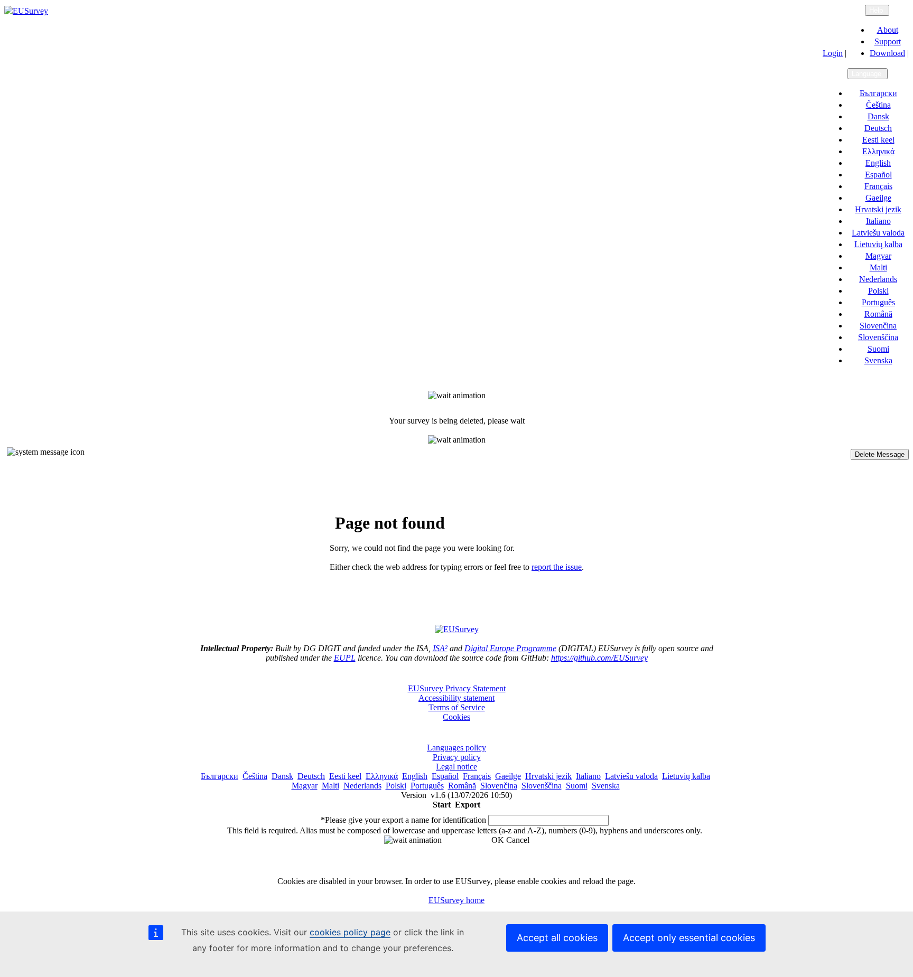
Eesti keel (878, 139)
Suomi (878, 348)
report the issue (557, 566)
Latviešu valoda (878, 232)
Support (887, 41)
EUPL (345, 657)
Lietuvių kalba (878, 244)
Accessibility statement (456, 697)
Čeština (878, 104)
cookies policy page (350, 932)
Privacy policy (457, 757)
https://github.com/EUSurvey (599, 657)
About (887, 29)
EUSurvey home (456, 900)
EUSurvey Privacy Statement (457, 688)
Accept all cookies (557, 937)
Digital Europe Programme (510, 648)
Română (878, 313)
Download (887, 53)
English (878, 162)
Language (867, 74)
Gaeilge (878, 197)
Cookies (456, 716)
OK (497, 839)
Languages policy (456, 747)
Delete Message (880, 454)
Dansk (878, 116)
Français (878, 186)
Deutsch (878, 128)
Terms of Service (456, 707)
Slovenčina (878, 325)
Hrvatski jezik (878, 209)
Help (877, 10)
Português (878, 302)
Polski (878, 290)
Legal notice (456, 766)
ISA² (440, 648)
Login (833, 53)
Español (878, 174)
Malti (878, 267)
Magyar (878, 255)
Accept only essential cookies (689, 937)
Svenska (878, 360)
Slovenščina (878, 337)
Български (878, 93)
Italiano (878, 221)
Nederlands (878, 279)
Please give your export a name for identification (403, 819)
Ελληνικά (878, 151)
